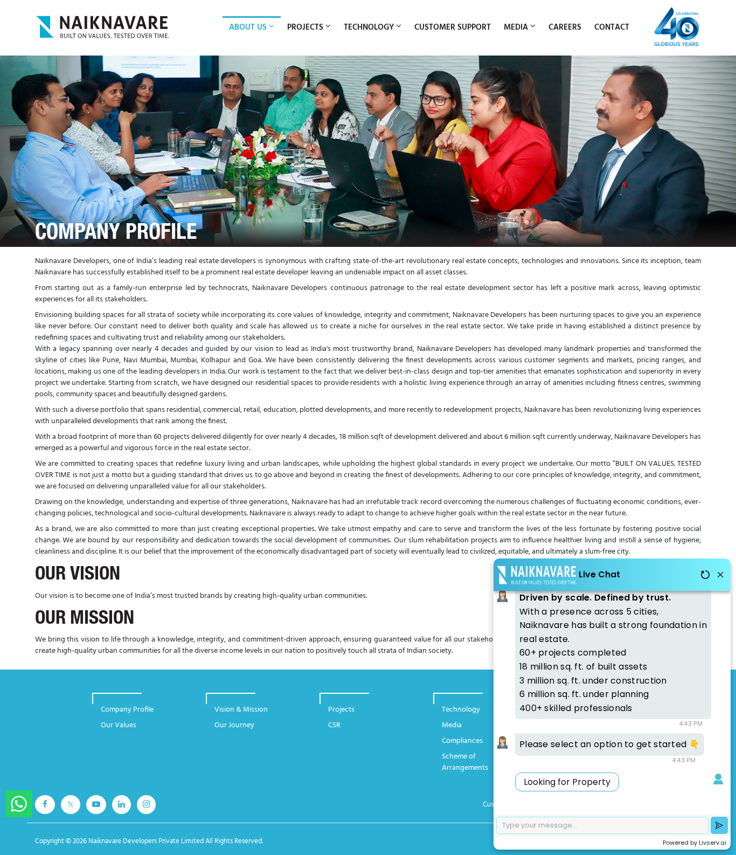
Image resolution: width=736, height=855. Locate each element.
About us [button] (248, 27)
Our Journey (234, 725)
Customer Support (452, 27)
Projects (341, 710)
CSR (334, 725)
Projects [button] (305, 27)
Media (452, 725)
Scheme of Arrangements (465, 762)
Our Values (118, 725)
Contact (611, 27)
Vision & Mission (241, 710)
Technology (461, 710)
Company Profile (127, 710)
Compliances (462, 741)
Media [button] (516, 27)
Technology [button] (369, 27)
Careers (564, 27)
